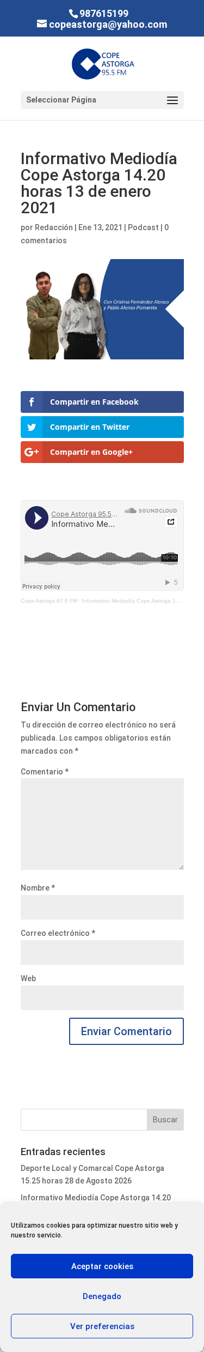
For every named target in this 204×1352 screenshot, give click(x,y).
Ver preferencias (102, 1326)
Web (28, 978)
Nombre (38, 888)
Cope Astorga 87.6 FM (49, 601)
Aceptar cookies (102, 1266)
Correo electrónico (58, 933)
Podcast (143, 227)
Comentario (45, 771)
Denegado (102, 1296)
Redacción (54, 227)
